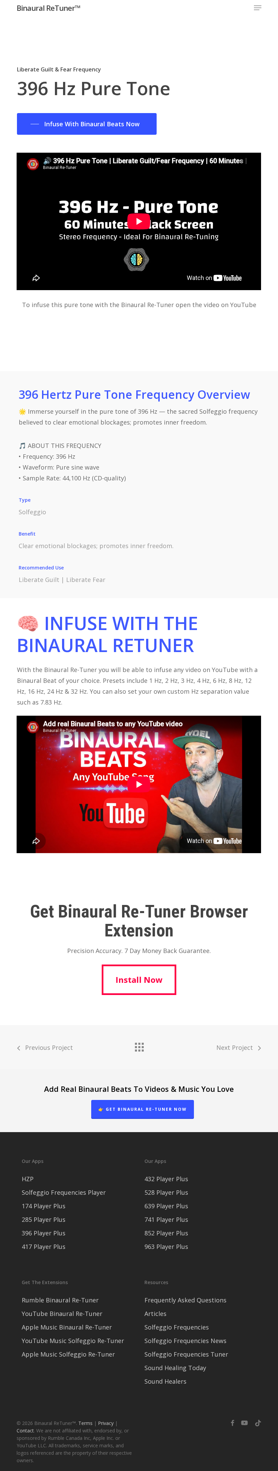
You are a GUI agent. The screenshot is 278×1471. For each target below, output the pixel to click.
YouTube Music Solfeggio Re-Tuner (73, 1341)
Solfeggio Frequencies (176, 1327)
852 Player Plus (166, 1233)
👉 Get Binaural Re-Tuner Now (142, 1109)
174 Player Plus (43, 1206)
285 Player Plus (43, 1219)
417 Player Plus (43, 1246)
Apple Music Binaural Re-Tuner (67, 1327)
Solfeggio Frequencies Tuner (186, 1354)
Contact (25, 1430)
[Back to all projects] (139, 1045)
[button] (257, 7)
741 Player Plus (166, 1219)
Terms (85, 1423)
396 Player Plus (43, 1233)
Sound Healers (165, 1381)
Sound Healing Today (175, 1368)
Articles (155, 1314)
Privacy (106, 1423)
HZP (28, 1179)
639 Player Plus (166, 1206)
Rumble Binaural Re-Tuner (60, 1300)
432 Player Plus (166, 1179)
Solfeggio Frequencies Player (64, 1192)
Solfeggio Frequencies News (185, 1341)
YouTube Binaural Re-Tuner (62, 1314)
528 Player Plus (166, 1192)
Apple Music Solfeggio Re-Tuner (68, 1354)
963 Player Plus (166, 1246)
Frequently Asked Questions (185, 1300)
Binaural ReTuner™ (48, 8)
